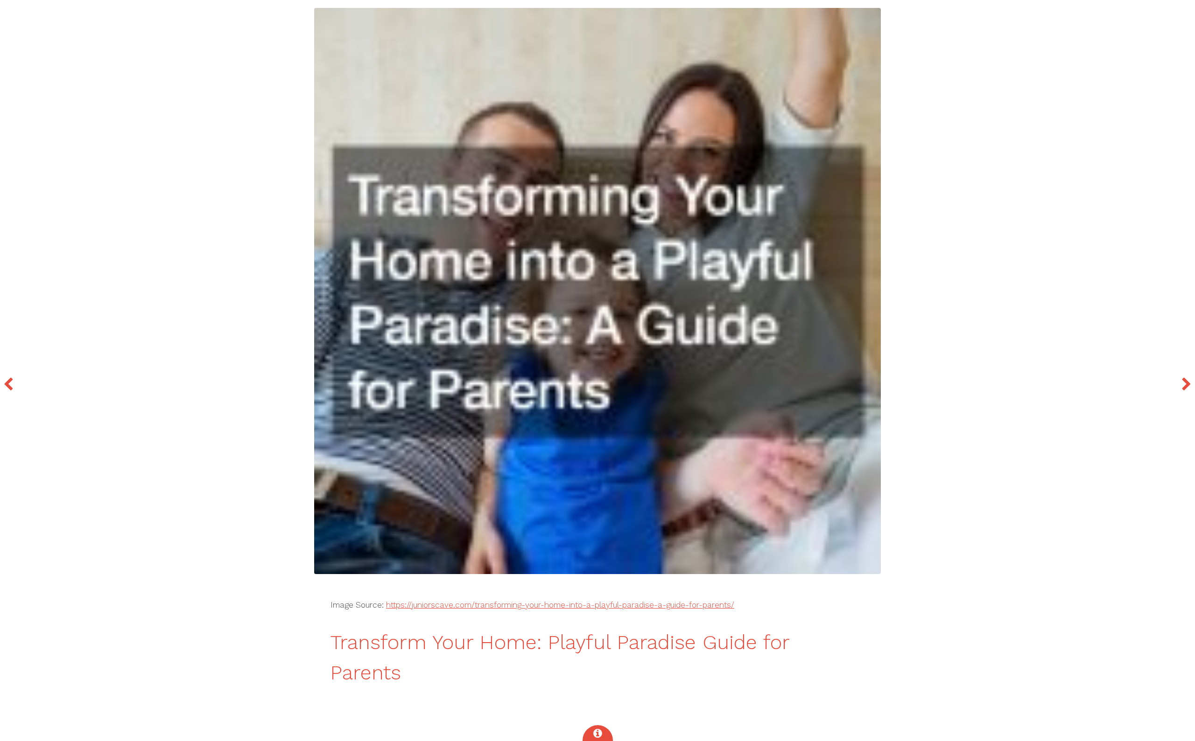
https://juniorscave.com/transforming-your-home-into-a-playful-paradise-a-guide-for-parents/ (560, 604)
